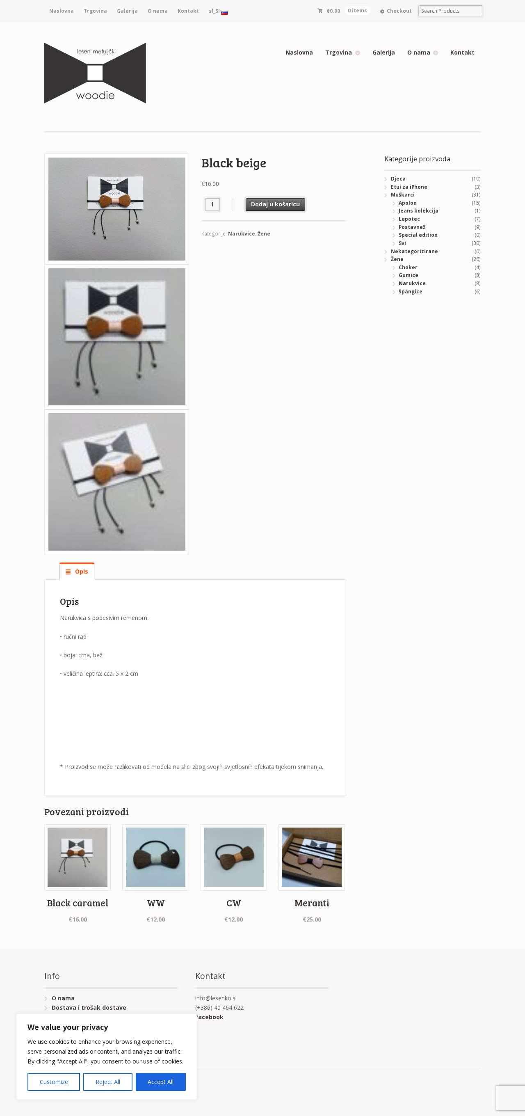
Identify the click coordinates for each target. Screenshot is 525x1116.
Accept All (160, 1082)
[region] (106, 1056)
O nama (158, 10)
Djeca (398, 178)
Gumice (408, 275)
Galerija (127, 10)
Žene (264, 233)
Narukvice (241, 233)
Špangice (410, 291)
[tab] (76, 571)
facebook (209, 1017)
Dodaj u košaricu (275, 204)
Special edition (418, 234)
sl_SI (215, 10)
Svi (402, 243)
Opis (80, 571)
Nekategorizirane (414, 251)
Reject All (108, 1082)
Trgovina (95, 10)
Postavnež (412, 227)
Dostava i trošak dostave (89, 1007)
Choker (408, 267)
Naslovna (61, 10)
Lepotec (409, 218)
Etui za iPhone (409, 186)
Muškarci (403, 194)
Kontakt (188, 10)
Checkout (399, 10)
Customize (54, 1082)
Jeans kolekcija (418, 210)
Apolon (408, 202)
